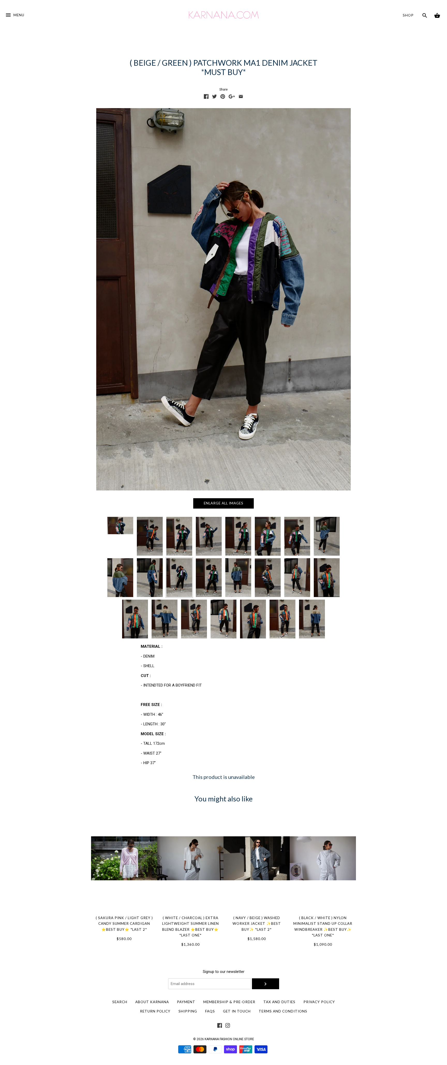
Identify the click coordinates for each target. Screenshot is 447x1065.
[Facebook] (219, 1026)
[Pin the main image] (222, 97)
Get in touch (237, 1011)
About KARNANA (152, 1002)
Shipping (187, 1011)
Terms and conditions (283, 1011)
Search (119, 1002)
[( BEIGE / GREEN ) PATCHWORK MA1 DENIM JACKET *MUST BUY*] (179, 577)
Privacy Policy (319, 1002)
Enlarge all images (223, 503)
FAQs (210, 1011)
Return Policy (155, 1011)
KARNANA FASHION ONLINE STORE (229, 1039)
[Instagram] (227, 1026)
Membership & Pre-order (229, 1002)
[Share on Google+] (232, 97)
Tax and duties (279, 1002)
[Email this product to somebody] (241, 97)
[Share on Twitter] (214, 97)
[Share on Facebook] (206, 97)
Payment (186, 1002)
